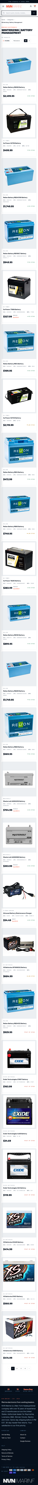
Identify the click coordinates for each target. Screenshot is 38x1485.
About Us (23, 1434)
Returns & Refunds (7, 1453)
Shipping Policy (6, 1449)
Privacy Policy (6, 1459)
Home (3, 19)
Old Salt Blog (6, 1434)
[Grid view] (25, 40)
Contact (22, 1438)
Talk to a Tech (6, 1438)
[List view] (29, 40)
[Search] (33, 13)
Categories (10, 19)
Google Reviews (25, 1441)
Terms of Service (7, 1456)
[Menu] (3, 6)
